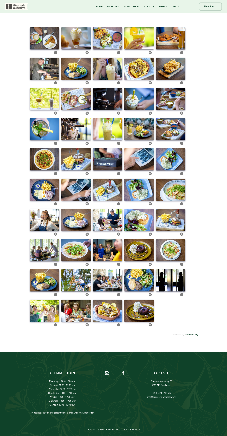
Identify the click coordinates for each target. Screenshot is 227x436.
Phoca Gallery (191, 334)
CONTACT (177, 6)
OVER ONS (113, 6)
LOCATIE (149, 6)
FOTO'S (163, 6)
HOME (99, 6)
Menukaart (210, 6)
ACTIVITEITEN (131, 6)
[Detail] (55, 52)
